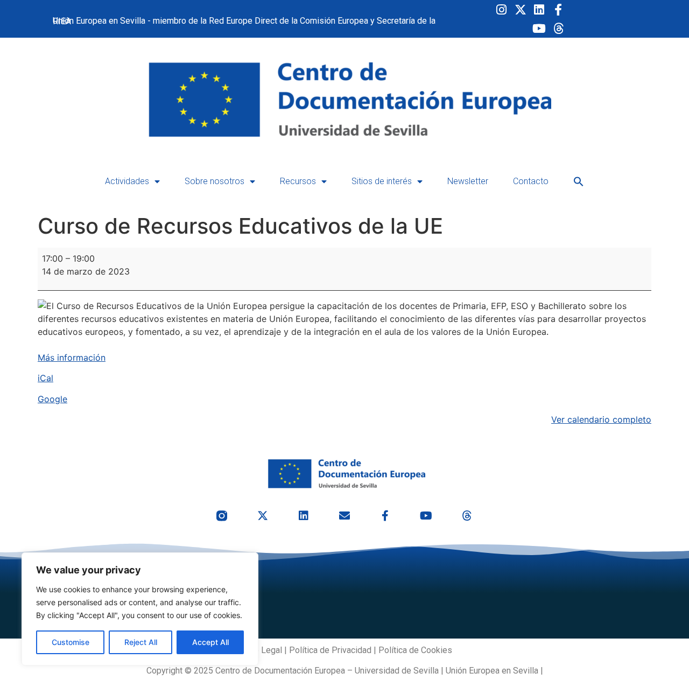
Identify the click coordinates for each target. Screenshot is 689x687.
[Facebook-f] (558, 9)
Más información (72, 357)
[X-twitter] (520, 9)
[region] (140, 608)
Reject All (140, 642)
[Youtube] (539, 28)
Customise (70, 642)
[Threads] (558, 28)
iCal (45, 378)
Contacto (531, 181)
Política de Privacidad (330, 650)
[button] (579, 181)
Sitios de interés (381, 181)
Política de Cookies (415, 650)
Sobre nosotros (214, 181)
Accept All (210, 642)
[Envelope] (344, 516)
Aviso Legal (259, 650)
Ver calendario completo (601, 419)
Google (52, 399)
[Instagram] (501, 9)
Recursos (298, 181)
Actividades (127, 181)
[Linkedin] (539, 9)
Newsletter (467, 181)
